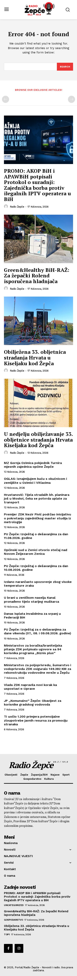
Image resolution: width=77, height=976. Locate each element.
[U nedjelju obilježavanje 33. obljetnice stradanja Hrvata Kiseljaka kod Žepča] (38, 403)
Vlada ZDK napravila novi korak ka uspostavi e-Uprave (30, 687)
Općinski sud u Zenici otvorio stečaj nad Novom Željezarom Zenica (35, 552)
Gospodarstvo (13, 919)
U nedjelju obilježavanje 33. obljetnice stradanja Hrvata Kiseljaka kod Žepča (38, 440)
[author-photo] (6, 206)
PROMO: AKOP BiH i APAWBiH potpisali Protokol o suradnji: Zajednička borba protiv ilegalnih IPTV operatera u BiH (37, 184)
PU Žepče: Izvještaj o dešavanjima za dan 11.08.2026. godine (36, 536)
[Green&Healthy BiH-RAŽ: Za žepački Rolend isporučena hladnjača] (38, 239)
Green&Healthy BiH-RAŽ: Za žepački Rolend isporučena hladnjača (36, 276)
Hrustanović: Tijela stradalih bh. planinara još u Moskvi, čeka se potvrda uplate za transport (36, 498)
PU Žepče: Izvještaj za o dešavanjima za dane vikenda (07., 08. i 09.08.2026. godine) (37, 631)
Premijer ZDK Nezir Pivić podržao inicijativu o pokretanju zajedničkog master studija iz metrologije (37, 518)
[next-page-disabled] (71, 99)
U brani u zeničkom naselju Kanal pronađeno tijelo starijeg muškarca (31, 599)
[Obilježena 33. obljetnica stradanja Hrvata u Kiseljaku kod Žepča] (38, 321)
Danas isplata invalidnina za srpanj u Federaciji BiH (32, 615)
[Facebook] (8, 948)
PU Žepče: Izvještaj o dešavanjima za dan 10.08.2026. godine (36, 568)
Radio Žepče (17, 206)
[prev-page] (5, 99)
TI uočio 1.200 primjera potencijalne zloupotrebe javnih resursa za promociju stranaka (36, 720)
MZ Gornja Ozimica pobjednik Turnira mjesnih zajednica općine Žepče (33, 465)
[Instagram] (19, 948)
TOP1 (7, 934)
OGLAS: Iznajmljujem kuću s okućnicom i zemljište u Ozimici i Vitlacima (35, 480)
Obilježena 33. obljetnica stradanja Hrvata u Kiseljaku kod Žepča (35, 357)
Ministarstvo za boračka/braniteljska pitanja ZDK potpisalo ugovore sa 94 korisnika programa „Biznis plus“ (33, 649)
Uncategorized (14, 905)
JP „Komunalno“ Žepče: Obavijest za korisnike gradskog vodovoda (32, 702)
